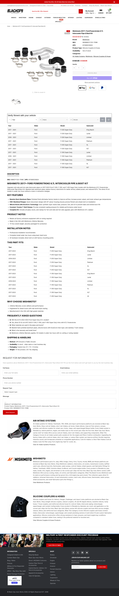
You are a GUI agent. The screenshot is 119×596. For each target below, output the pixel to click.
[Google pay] (92, 87)
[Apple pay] (82, 87)
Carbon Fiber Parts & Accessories (36, 564)
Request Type (7, 388)
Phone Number (8, 378)
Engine (31, 17)
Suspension (89, 17)
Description (13, 174)
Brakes (13, 17)
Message (6, 396)
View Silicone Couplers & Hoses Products (46, 520)
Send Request (10, 412)
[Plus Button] (83, 68)
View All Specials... (35, 576)
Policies (77, 5)
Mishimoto (86, 39)
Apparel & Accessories (36, 573)
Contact (84, 5)
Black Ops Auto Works (36, 557)
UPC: (74, 45)
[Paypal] (102, 87)
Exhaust (39, 17)
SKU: (74, 42)
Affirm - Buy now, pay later (16, 571)
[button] (100, 11)
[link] (16, 101)
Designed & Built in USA (15, 555)
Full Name (6, 368)
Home (8, 26)
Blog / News (11, 560)
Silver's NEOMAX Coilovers (38, 560)
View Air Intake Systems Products (44, 444)
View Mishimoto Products (41, 482)
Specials (58, 21)
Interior (71, 17)
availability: (76, 51)
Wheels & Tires (100, 17)
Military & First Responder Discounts (15, 567)
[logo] (15, 11)
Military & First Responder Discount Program (72, 535)
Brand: (75, 39)
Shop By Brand (94, 5)
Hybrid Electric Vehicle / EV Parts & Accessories (38, 569)
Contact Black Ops (13, 557)
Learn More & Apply (54, 545)
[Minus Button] (74, 68)
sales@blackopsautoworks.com (17, 5)
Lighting (79, 17)
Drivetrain (22, 17)
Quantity (75, 64)
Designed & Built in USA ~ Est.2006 (41, 5)
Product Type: (77, 48)
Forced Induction (59, 17)
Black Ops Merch (106, 5)
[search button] (81, 11)
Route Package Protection (15, 574)
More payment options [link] (92, 82)
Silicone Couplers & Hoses (102, 56)
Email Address (65, 368)
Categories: (77, 53)
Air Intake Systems (79, 56)
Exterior (47, 17)
